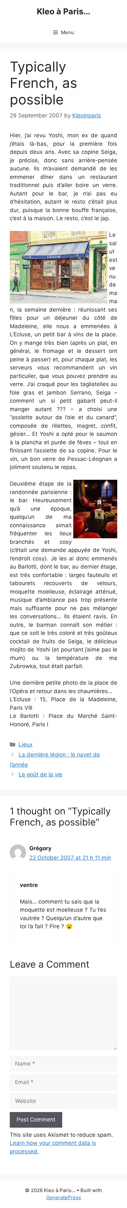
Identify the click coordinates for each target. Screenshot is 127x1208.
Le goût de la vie (40, 774)
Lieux (26, 744)
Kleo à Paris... (63, 11)
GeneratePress (63, 1197)
